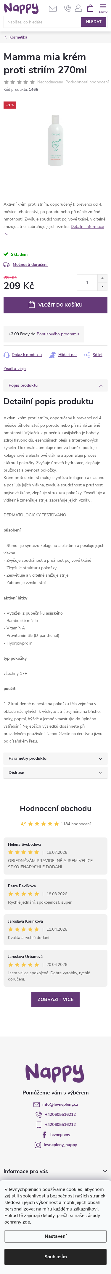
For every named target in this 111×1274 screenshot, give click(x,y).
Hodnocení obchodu (55, 808)
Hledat (94, 22)
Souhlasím (55, 1257)
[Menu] (103, 8)
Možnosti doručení (30, 264)
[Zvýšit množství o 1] (102, 279)
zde (26, 1222)
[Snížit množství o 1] (102, 287)
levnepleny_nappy (60, 1145)
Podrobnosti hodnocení (87, 82)
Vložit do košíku (60, 305)
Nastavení (56, 1236)
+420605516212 (60, 1114)
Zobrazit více (55, 999)
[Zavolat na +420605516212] (67, 8)
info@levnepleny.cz (60, 1104)
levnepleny (60, 1134)
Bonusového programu (58, 334)
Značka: (15, 369)
